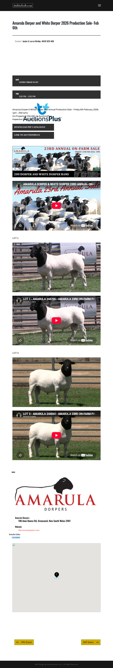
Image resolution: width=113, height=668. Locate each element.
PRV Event (26, 642)
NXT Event (88, 642)
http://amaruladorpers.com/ (29, 530)
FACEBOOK (16, 537)
